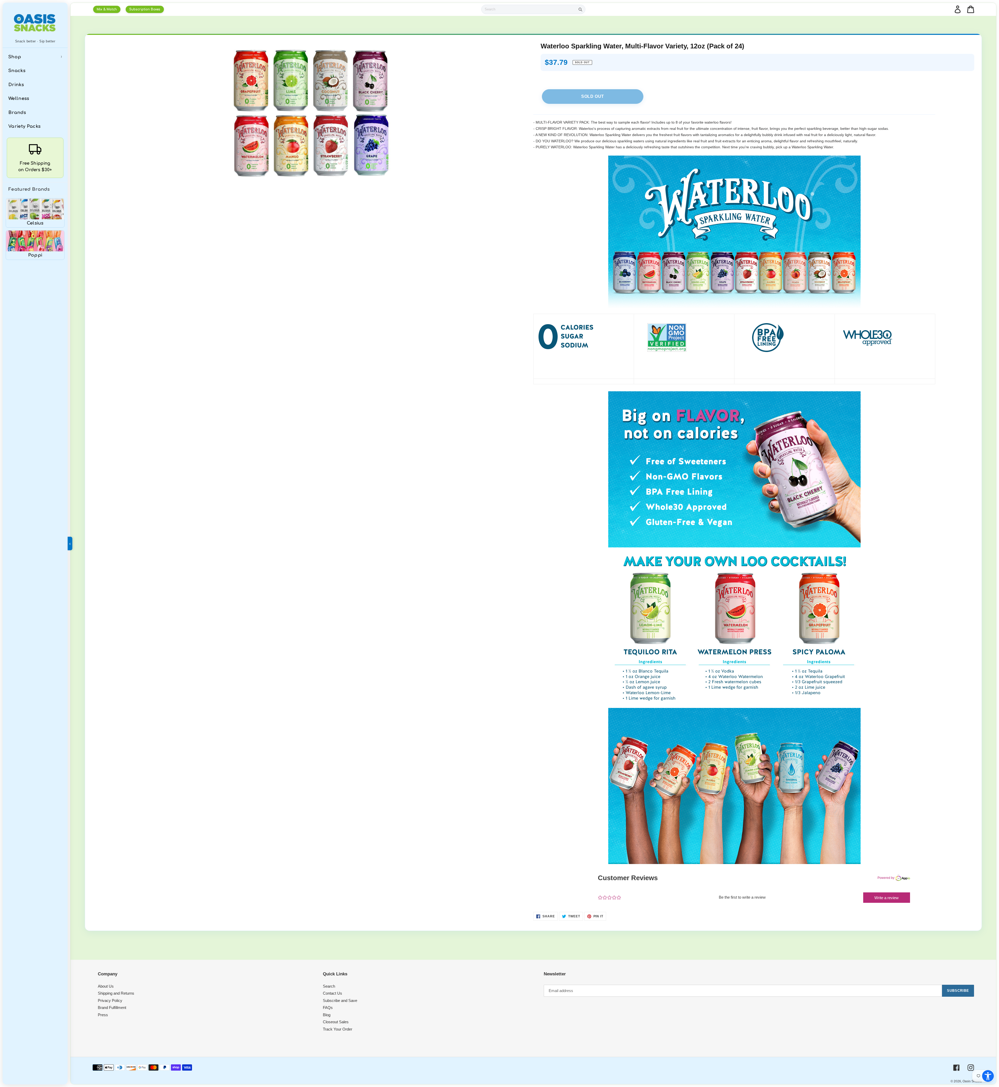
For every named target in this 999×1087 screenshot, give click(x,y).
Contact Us (332, 993)
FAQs (328, 1007)
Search (329, 986)
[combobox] (529, 9)
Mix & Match (107, 9)
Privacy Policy (110, 1000)
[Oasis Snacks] (35, 22)
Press (103, 1015)
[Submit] (580, 9)
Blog (326, 1015)
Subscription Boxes (144, 9)
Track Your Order (337, 1029)
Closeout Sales (336, 1022)
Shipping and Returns (116, 993)
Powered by (886, 878)
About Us (106, 986)
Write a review (886, 898)
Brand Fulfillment (112, 1007)
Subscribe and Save (340, 1000)
